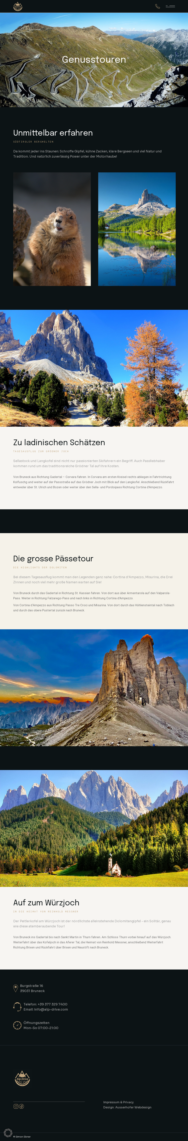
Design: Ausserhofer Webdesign (127, 1107)
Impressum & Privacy (118, 1102)
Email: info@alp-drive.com (46, 1009)
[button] (8, 1133)
